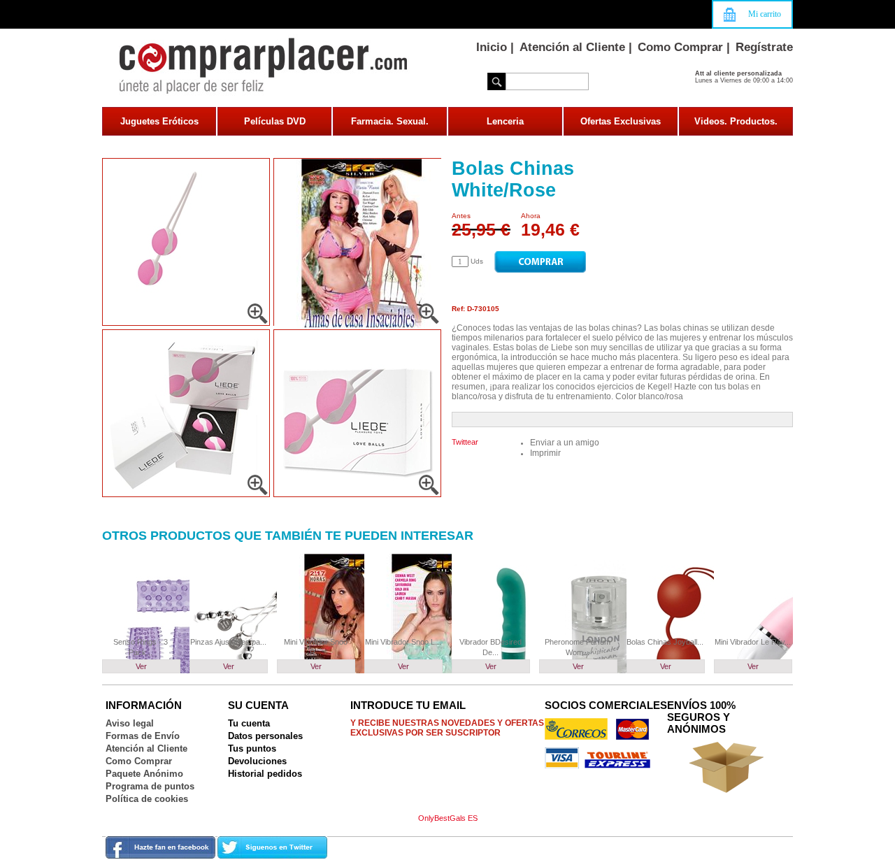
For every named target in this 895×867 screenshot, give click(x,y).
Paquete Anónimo (144, 773)
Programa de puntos (150, 786)
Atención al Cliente (572, 47)
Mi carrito (764, 14)
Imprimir (545, 453)
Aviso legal (130, 723)
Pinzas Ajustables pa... (228, 642)
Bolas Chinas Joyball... (664, 642)
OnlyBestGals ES (448, 818)
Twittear (465, 442)
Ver (141, 666)
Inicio (491, 47)
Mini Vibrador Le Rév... (753, 642)
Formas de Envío (143, 736)
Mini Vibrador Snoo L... (403, 642)
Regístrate (764, 47)
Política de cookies (147, 799)
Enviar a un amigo (564, 442)
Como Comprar (680, 47)
